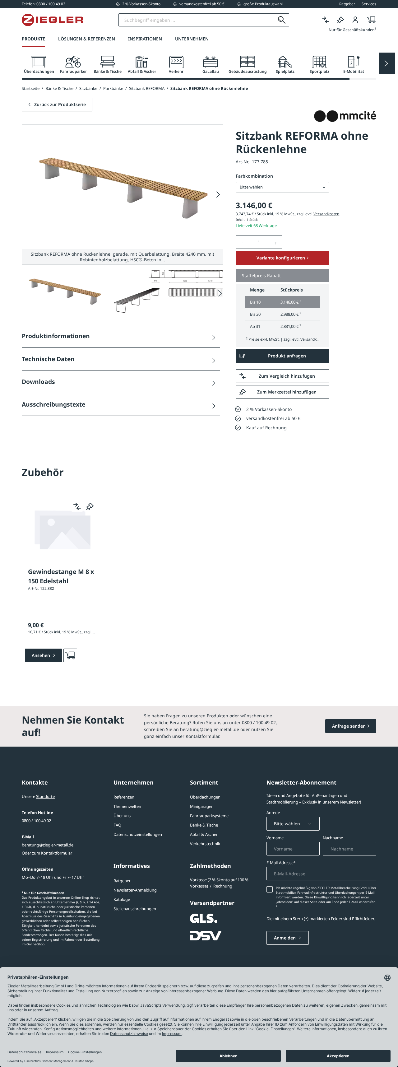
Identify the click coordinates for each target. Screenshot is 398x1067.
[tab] (39, 65)
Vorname (275, 838)
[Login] (355, 20)
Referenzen (123, 797)
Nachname (333, 838)
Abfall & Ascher (204, 834)
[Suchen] (282, 20)
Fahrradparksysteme (209, 815)
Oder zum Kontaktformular (47, 853)
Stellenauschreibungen (134, 908)
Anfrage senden (349, 726)
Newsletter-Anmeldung (135, 890)
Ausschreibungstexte (53, 404)
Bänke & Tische (204, 825)
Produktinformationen (56, 336)
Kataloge (121, 899)
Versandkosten (326, 214)
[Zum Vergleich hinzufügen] (77, 506)
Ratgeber (122, 880)
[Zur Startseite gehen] (52, 20)
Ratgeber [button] (347, 4)
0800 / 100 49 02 (36, 820)
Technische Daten (48, 359)
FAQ (117, 825)
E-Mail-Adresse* (281, 862)
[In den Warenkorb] (70, 655)
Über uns (122, 815)
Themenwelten (127, 806)
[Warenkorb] (369, 20)
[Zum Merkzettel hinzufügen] (89, 506)
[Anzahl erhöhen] (276, 242)
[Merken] (340, 20)
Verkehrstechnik (205, 843)
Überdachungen (205, 797)
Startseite (30, 88)
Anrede (273, 812)
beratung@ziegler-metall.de (47, 845)
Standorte (45, 796)
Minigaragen (202, 806)
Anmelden (285, 938)
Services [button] (369, 4)
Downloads (38, 381)
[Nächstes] (218, 194)
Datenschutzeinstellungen (137, 834)
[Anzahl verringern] (242, 242)
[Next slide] (387, 63)
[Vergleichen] (325, 20)
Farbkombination (254, 176)
